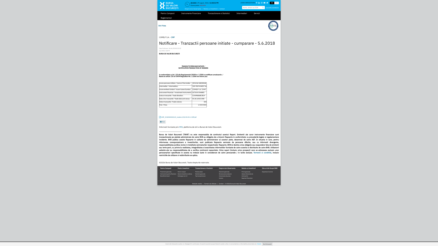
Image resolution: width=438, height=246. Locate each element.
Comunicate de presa (225, 176)
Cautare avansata (272, 7)
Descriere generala (224, 172)
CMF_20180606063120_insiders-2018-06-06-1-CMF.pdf (178, 117)
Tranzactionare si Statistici (219, 13)
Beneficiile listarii (165, 176)
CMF (173, 37)
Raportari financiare (247, 178)
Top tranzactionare (200, 176)
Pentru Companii (168, 13)
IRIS (181, 127)
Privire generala (246, 172)
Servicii (257, 13)
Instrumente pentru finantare (168, 174)
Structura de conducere (225, 174)
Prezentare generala (165, 172)
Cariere (221, 178)
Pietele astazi (199, 172)
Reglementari (166, 18)
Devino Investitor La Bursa (185, 174)
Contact (222, 9)
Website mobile (197, 183)
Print (163, 122)
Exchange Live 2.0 (182, 176)
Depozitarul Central (267, 172)
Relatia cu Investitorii (210, 9)
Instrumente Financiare (191, 13)
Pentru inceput (182, 172)
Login (243, 3)
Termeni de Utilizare (210, 183)
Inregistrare (250, 3)
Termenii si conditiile (262, 152)
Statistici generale (200, 174)
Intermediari (242, 13)
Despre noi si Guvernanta (193, 9)
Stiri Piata (162, 26)
